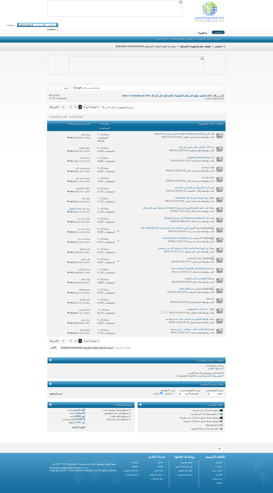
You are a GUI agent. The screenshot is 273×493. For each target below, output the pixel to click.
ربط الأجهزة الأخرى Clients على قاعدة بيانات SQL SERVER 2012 (170, 228)
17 (98, 309)
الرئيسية (218, 462)
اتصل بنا (218, 466)
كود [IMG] (80, 416)
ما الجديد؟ (202, 33)
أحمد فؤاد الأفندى (216, 368)
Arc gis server (208, 177)
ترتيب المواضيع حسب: (190, 390)
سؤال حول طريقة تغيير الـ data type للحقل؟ (194, 197)
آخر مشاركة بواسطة (80, 123)
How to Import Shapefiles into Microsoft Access (193, 268)
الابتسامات (80, 413)
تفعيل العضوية (186, 462)
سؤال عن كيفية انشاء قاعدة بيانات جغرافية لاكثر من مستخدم (186, 248)
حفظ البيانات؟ (51, 29)
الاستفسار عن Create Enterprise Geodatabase (182, 238)
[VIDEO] (80, 419)
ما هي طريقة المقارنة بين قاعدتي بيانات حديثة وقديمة (190, 319)
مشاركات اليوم (214, 38)
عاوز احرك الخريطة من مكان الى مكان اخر (194, 187)
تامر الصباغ (196, 302)
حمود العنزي (195, 322)
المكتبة (160, 466)
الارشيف (218, 475)
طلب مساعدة (208, 167)
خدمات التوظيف (156, 475)
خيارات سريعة (161, 38)
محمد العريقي (194, 292)
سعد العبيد (196, 160)
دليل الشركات (157, 479)
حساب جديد (217, 470)
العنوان (219, 123)
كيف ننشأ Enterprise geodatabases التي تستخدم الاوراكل (189, 218)
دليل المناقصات (131, 475)
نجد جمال (197, 272)
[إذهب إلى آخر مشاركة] (68, 138)
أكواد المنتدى (79, 410)
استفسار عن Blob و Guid (190, 288)
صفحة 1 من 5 (90, 107)
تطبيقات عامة (178, 38)
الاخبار (160, 462)
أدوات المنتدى (77, 116)
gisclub (220, 98)
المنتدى (218, 32)
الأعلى (53, 347)
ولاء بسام (197, 282)
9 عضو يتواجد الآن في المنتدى (210, 376)
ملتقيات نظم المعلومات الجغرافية (195, 46)
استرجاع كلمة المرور (183, 466)
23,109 (52, 98)
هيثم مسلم (196, 332)
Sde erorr (210, 298)
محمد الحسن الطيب (192, 137)
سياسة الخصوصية (185, 475)
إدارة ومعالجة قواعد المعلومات (200, 157)
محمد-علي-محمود (193, 251)
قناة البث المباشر (131, 470)
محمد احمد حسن (193, 201)
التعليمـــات (199, 38)
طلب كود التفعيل (185, 470)
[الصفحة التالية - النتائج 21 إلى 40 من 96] (63, 107)
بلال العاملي (195, 312)
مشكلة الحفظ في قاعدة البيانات (199, 278)
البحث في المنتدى (59, 116)
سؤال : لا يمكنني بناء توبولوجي (200, 309)
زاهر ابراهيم (195, 150)
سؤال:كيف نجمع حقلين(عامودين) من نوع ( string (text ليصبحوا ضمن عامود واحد (178, 207)
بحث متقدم (217, 479)
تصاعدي (169, 393)
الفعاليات (134, 466)
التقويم (189, 38)
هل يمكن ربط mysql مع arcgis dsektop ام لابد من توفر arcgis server (184, 133)
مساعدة (10, 25)
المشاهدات (104, 128)
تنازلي (157, 393)
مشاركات (105, 123)
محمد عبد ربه (195, 231)
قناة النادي (158, 470)
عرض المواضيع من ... (214, 390)
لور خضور (196, 261)
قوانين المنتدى (78, 427)
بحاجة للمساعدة (194, 258)
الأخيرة (55, 107)
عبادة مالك (196, 211)
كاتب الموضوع (206, 123)
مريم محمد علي (194, 170)
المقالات (134, 462)
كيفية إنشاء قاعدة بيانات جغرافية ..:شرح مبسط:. (192, 329)
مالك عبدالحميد (194, 191)
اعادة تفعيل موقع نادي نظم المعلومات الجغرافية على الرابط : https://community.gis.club (167, 95)
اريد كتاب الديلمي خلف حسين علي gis (197, 147)
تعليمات (219, 483)
